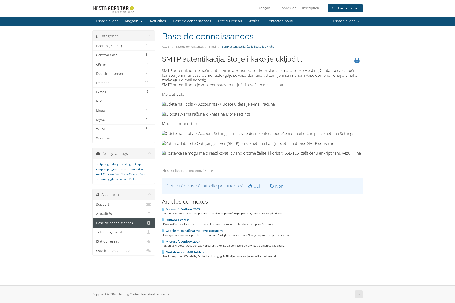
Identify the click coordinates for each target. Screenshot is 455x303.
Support (102, 204)
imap (99, 169)
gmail (115, 169)
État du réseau (230, 21)
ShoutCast (128, 174)
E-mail (213, 46)
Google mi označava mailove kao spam (194, 230)
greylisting (124, 164)
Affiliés (254, 21)
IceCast (141, 174)
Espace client (107, 21)
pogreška (110, 164)
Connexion (288, 8)
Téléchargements (110, 232)
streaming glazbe (107, 179)
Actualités (158, 21)
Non (279, 186)
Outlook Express (177, 220)
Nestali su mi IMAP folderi (184, 252)
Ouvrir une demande (113, 251)
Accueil (166, 46)
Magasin (132, 21)
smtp (99, 164)
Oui (256, 186)
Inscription (310, 8)
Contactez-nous (280, 21)
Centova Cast (111, 174)
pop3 (107, 169)
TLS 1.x (131, 179)
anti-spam (138, 164)
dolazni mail (128, 169)
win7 (123, 179)
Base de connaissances (192, 21)
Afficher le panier (345, 8)
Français (264, 8)
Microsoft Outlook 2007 (182, 241)
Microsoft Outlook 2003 (182, 209)
